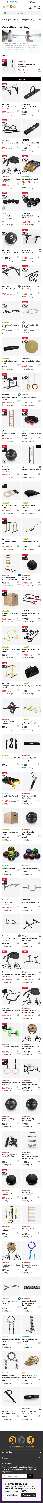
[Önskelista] (35, 7)
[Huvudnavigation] (4, 7)
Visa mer (5, 55)
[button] (21, 2)
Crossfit (39, 20)
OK (30, 1476)
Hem (3, 20)
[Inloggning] (30, 7)
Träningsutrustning (27, 20)
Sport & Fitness (13, 20)
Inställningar (12, 1495)
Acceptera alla (29, 1495)
